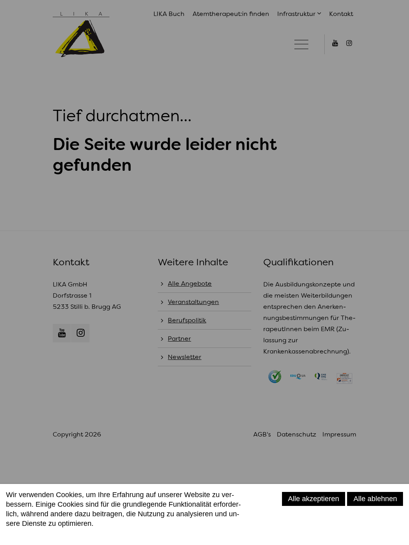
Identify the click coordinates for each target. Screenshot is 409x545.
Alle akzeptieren (313, 499)
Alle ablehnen (375, 499)
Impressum (65, 533)
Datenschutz (26, 533)
